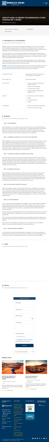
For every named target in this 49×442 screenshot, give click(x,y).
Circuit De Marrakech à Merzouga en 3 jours (32, 377)
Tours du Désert (17, 430)
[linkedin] (37, 438)
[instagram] (46, 438)
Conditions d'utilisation (28, 339)
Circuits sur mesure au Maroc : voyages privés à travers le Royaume (18, 434)
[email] (32, 438)
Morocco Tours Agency (11, 439)
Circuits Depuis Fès (18, 417)
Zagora (31, 56)
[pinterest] (39, 438)
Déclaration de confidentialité (24, 341)
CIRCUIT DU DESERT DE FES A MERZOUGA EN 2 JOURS (8, 378)
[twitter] (41, 438)
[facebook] (35, 438)
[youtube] (44, 438)
